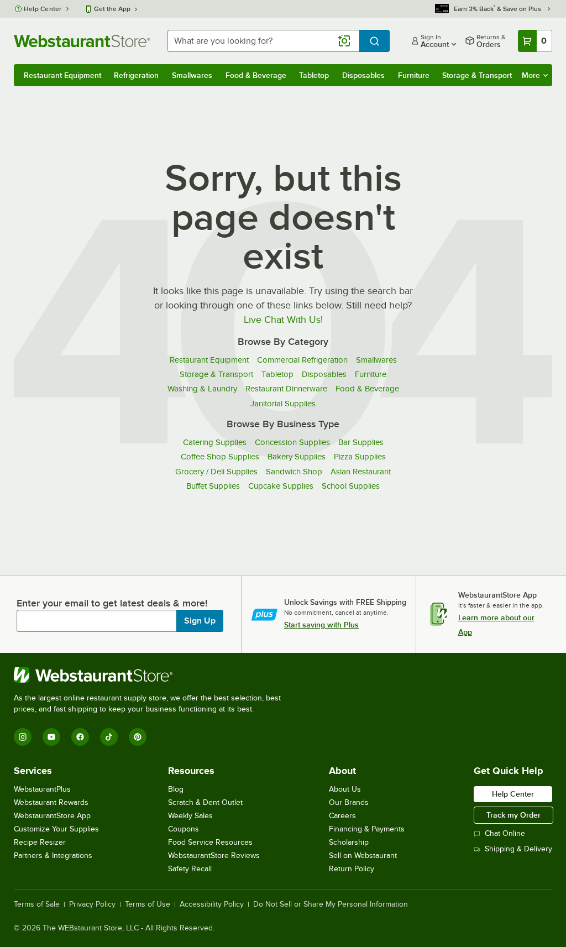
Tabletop (314, 75)
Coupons (183, 829)
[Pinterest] (137, 737)
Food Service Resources (210, 842)
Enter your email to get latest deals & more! (112, 603)
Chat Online (505, 833)
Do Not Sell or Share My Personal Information (330, 904)
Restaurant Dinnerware (286, 388)
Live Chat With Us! (283, 319)
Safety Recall (190, 869)
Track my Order (513, 814)
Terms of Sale (37, 904)
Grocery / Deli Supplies (216, 471)
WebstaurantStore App (52, 816)
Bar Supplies (361, 442)
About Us (345, 789)
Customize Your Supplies (56, 829)
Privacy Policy (92, 904)
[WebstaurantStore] (152, 675)
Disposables (363, 75)
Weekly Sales (190, 816)
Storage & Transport (477, 75)
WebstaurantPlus (42, 789)
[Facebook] (80, 737)
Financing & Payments (367, 829)
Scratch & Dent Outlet (205, 802)
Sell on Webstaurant (363, 855)
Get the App (112, 9)
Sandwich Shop (294, 471)
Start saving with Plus (321, 624)
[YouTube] (51, 737)
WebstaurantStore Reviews (214, 855)
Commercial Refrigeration (302, 359)
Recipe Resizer (40, 842)
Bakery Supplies (297, 456)
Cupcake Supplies (280, 486)
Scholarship (349, 842)
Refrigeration (136, 75)
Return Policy (351, 869)
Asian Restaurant (361, 471)
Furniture (413, 75)
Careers (342, 816)
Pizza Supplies (360, 456)
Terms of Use (147, 904)
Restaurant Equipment (62, 75)
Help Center (43, 9)
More (531, 75)
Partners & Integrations (53, 855)
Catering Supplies (215, 442)
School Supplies (351, 486)
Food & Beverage (256, 75)
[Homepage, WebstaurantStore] (82, 41)
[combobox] (263, 41)
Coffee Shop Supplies (220, 456)
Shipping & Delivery (518, 849)
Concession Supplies (292, 442)
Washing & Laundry (202, 388)
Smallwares (192, 75)
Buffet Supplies (213, 486)
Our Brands (349, 802)
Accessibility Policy (212, 904)
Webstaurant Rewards (51, 802)
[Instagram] (23, 737)
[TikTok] (109, 737)
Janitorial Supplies (283, 403)
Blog (176, 789)
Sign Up (200, 621)
